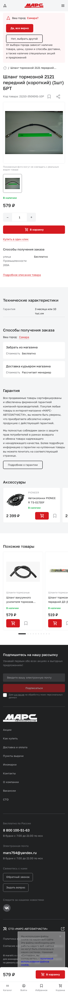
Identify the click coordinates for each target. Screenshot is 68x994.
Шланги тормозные (18, 592)
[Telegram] (38, 101)
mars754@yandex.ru (20, 853)
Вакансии (9, 790)
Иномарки (10, 764)
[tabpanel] (23, 591)
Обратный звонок (18, 876)
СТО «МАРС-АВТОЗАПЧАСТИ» (28, 928)
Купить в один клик (16, 239)
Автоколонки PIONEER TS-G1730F (42, 500)
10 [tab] (49, 633)
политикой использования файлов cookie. (37, 961)
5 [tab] (35, 633)
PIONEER (33, 492)
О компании (11, 782)
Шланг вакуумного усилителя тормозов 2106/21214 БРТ (19, 600)
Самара (24, 337)
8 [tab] (43, 633)
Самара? (32, 18)
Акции (7, 729)
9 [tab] (46, 633)
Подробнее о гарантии (23, 464)
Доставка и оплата (15, 747)
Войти (23, 990)
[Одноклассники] (51, 101)
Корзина (60, 990)
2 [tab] (28, 633)
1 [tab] (22, 633)
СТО (6, 799)
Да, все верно (20, 28)
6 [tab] (38, 633)
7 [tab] (41, 633)
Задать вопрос (15, 887)
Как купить (10, 738)
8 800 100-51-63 (16, 830)
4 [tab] (33, 633)
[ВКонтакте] (44, 101)
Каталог (7, 990)
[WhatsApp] (57, 101)
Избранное (41, 990)
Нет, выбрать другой (24, 38)
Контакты (9, 773)
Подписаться (34, 688)
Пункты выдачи (13, 755)
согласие (19, 694)
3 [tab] (30, 633)
